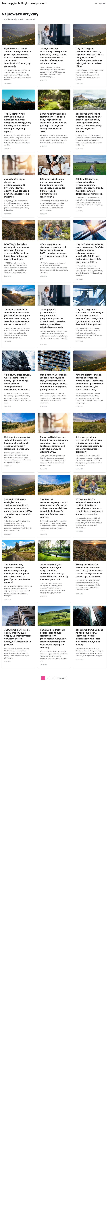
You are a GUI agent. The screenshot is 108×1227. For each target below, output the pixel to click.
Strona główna (100, 3)
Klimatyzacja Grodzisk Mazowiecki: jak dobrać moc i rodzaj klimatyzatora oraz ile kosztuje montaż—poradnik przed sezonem (89, 570)
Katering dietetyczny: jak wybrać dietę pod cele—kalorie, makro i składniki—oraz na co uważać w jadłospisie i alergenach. (17, 443)
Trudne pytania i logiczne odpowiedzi (24, 3)
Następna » (61, 678)
